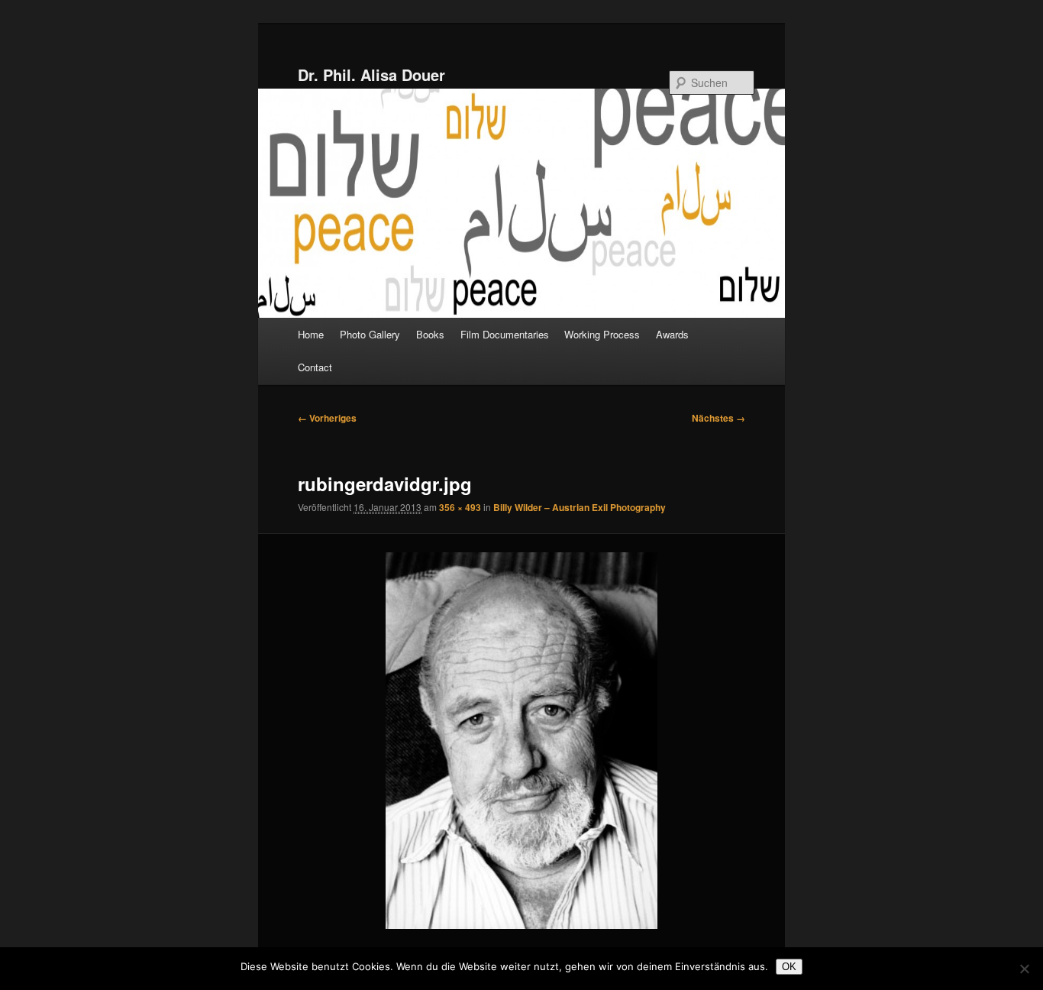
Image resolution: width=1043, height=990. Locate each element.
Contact (315, 367)
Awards (672, 334)
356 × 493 (460, 507)
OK (789, 966)
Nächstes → (718, 418)
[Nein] (1024, 968)
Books (430, 334)
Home (311, 334)
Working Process (602, 334)
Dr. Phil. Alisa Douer (371, 74)
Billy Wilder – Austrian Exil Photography (579, 507)
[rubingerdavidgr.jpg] (522, 740)
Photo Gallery (370, 334)
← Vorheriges (327, 418)
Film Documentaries (504, 334)
